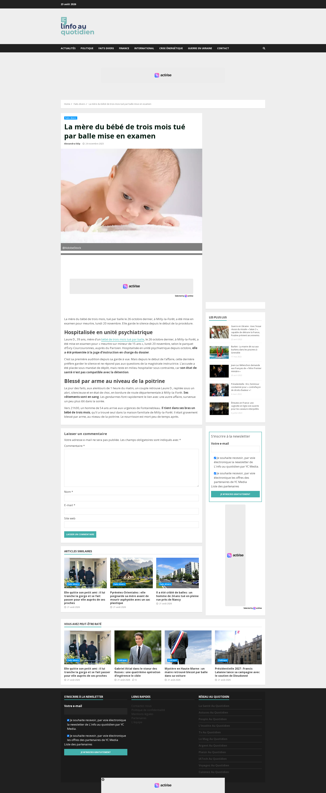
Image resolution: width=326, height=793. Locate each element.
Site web (69, 518)
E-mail (69, 505)
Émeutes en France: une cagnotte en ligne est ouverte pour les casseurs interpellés (245, 405)
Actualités (68, 48)
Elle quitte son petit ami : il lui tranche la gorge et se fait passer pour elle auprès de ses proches (85, 573)
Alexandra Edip (72, 143)
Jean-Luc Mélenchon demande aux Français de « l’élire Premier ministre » (246, 368)
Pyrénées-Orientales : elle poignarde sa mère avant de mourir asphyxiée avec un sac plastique (131, 573)
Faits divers (106, 48)
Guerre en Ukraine (200, 48)
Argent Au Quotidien (213, 745)
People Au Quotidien (213, 719)
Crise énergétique (171, 48)
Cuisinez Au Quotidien (214, 772)
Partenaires (138, 718)
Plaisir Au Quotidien (212, 752)
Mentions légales (142, 714)
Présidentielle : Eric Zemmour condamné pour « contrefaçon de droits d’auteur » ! (246, 387)
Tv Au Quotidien (210, 732)
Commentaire (74, 446)
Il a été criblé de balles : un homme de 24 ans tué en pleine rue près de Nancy (177, 573)
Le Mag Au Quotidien (213, 739)
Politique (87, 48)
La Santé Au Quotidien (214, 706)
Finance (124, 48)
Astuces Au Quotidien (213, 712)
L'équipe (136, 722)
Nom (68, 492)
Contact (223, 48)
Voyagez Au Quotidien (214, 765)
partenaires (231, 486)
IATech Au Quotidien (213, 759)
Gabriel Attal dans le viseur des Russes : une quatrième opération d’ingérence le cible (137, 647)
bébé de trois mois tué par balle (122, 339)
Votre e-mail (220, 443)
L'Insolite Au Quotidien (214, 726)
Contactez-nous (141, 706)
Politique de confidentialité (148, 710)
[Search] (264, 48)
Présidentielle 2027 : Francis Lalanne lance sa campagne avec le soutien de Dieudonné (238, 647)
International (144, 48)
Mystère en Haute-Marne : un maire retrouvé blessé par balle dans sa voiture (188, 647)
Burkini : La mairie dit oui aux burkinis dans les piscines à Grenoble (245, 349)
